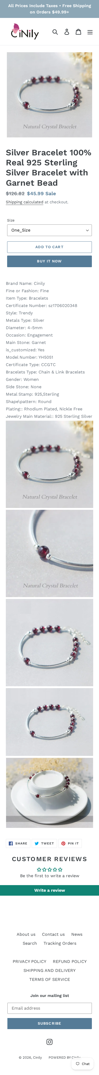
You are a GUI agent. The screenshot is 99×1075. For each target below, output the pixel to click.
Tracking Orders (60, 943)
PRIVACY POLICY (29, 961)
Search (30, 943)
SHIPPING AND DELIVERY (49, 970)
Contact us (53, 934)
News (76, 934)
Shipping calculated (24, 202)
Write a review (49, 890)
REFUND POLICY (70, 961)
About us (26, 934)
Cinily (37, 1057)
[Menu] (90, 31)
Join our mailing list (49, 995)
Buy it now (49, 261)
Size (11, 220)
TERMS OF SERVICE (49, 979)
